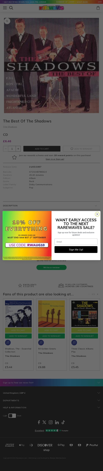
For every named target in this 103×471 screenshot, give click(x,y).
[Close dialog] (97, 214)
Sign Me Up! (76, 249)
